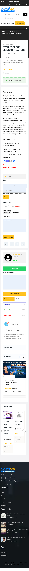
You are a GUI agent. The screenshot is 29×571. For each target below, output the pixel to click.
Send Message (14, 293)
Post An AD (20, 23)
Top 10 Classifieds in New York (15, 525)
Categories (4, 558)
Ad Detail (12, 31)
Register (11, 23)
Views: (5, 57)
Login (4, 23)
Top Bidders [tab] (19, 299)
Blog (2, 498)
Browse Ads (4, 1)
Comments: (6, 216)
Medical (10, 44)
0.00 (23, 310)
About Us (11, 1)
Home (3, 31)
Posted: (5, 54)
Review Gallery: (7, 210)
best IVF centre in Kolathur (7, 424)
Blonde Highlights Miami (19, 424)
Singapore (15, 324)
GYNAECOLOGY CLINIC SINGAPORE (12, 34)
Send (5, 197)
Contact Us (4, 508)
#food (9, 176)
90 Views (19, 443)
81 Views (7, 440)
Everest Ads (8, 567)
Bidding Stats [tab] (8, 299)
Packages (16, 1)
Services (5, 44)
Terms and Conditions (6, 505)
